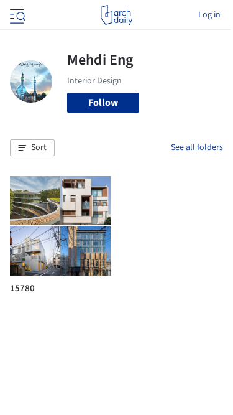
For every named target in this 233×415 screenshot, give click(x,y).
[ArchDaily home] (116, 15)
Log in (209, 15)
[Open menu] (16, 15)
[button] (32, 148)
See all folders (197, 147)
